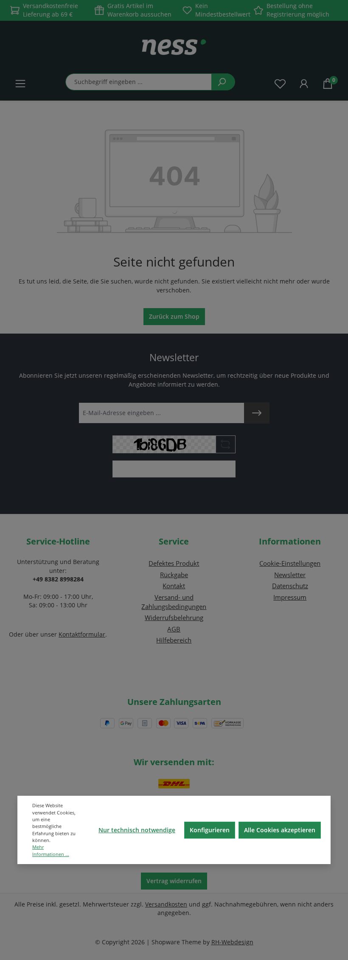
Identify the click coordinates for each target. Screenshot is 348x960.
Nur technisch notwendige (136, 830)
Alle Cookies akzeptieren (279, 830)
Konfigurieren (210, 830)
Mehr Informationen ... (50, 850)
